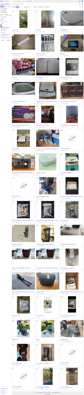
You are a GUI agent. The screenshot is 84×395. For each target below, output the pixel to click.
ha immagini (3, 9)
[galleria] (17, 7)
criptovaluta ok (4, 35)
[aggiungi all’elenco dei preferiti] (13, 31)
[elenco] (13, 7)
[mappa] (19, 7)
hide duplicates (4, 12)
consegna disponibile (5, 34)
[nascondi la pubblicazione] (34, 31)
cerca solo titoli (4, 8)
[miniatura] (15, 7)
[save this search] (82, 4)
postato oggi (3, 11)
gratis (2, 20)
